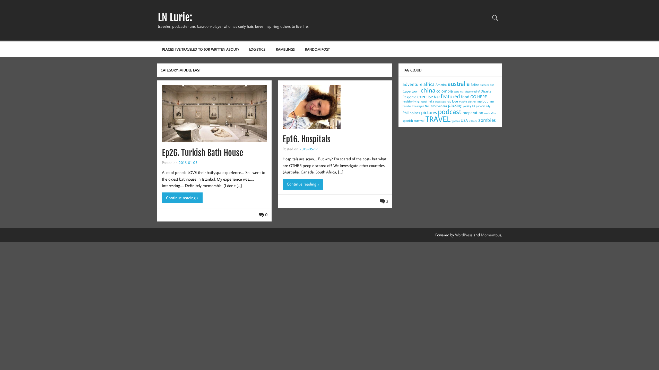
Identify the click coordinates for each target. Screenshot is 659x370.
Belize (475, 84)
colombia (444, 91)
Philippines (411, 112)
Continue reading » (182, 197)
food (465, 96)
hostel (424, 101)
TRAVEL (438, 119)
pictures (429, 112)
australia (459, 83)
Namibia (407, 106)
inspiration (440, 101)
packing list (469, 106)
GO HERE (478, 96)
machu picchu (467, 101)
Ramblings (285, 49)
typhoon (456, 121)
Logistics (257, 49)
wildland (473, 121)
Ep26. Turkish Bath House (202, 153)
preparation (473, 112)
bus (492, 85)
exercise (425, 96)
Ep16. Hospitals (307, 139)
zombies (487, 119)
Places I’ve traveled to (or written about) (200, 49)
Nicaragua (418, 106)
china (428, 90)
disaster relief (472, 91)
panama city (483, 106)
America (441, 84)
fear (437, 97)
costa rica (459, 91)
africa (429, 84)
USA (464, 120)
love (455, 101)
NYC (427, 106)
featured (450, 96)
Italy (449, 101)
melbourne (485, 101)
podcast (450, 111)
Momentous (491, 234)
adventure (412, 84)
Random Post (317, 49)
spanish (408, 120)
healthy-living (411, 101)
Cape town (411, 91)
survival (419, 120)
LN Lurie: (175, 17)
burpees (484, 85)
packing (455, 105)
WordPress (463, 234)
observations (439, 106)
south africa (490, 113)
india (431, 101)
